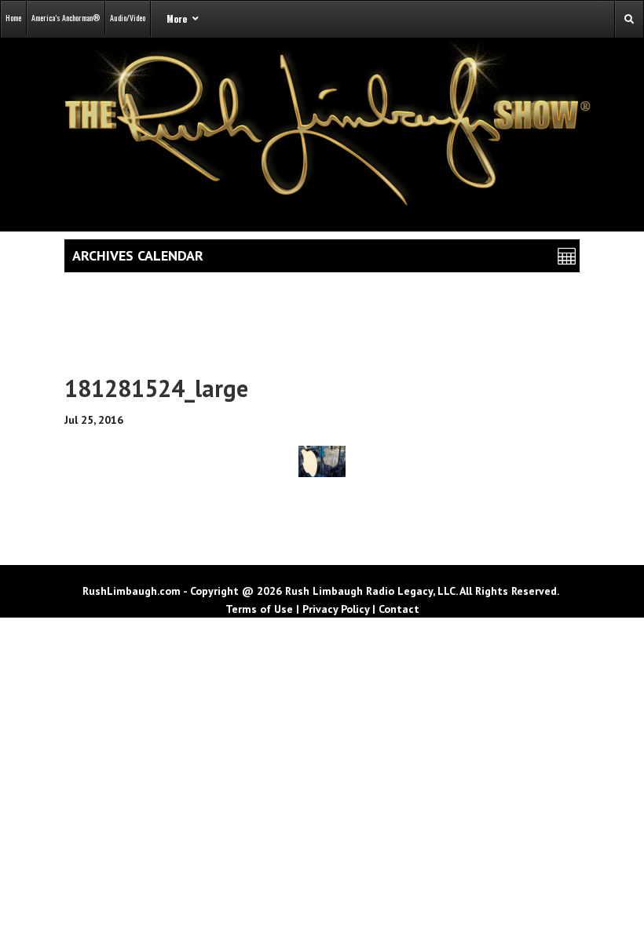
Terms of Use (259, 609)
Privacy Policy (335, 609)
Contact (399, 609)
